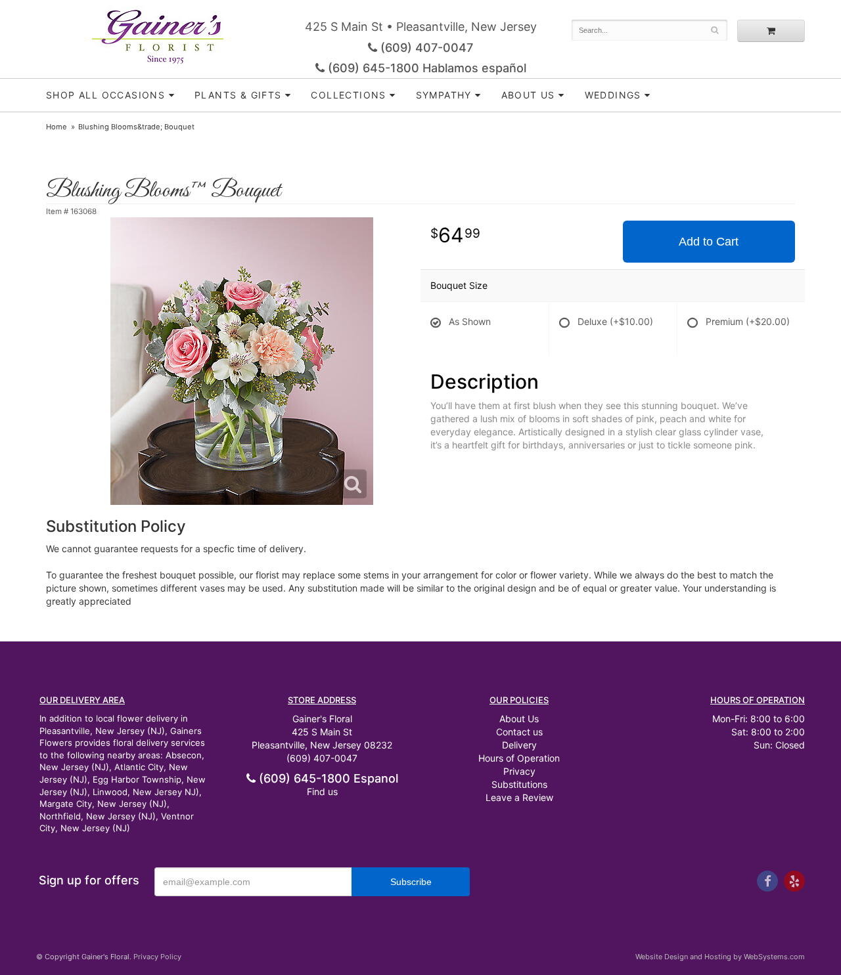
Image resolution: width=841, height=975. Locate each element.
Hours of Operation (519, 758)
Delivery (519, 744)
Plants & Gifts (238, 94)
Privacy (519, 771)
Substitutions (519, 784)
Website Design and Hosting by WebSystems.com (720, 956)
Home (56, 126)
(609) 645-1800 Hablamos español (425, 68)
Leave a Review (519, 797)
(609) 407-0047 (425, 47)
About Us (519, 718)
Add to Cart (709, 241)
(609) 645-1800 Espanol (327, 778)
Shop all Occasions (105, 94)
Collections (348, 94)
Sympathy (444, 94)
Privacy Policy (157, 956)
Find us (322, 791)
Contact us (519, 731)
